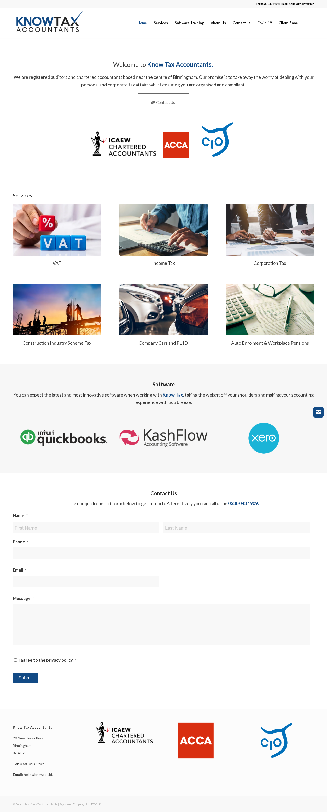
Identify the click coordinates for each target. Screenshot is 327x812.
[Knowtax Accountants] (49, 23)
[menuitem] (142, 23)
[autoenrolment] (270, 309)
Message (23, 598)
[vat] (57, 230)
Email (19, 570)
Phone (20, 541)
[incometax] (163, 230)
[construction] (57, 309)
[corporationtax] (270, 230)
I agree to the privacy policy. (47, 660)
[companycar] (163, 309)
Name (20, 515)
